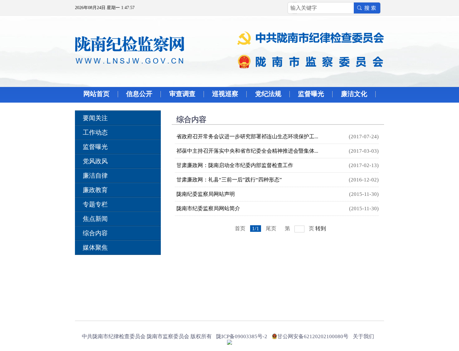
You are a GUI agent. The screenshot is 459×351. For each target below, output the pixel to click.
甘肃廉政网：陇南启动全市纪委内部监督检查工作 (234, 165)
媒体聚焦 (95, 247)
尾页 (271, 228)
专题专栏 (95, 204)
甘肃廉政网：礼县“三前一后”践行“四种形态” (229, 180)
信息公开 (139, 94)
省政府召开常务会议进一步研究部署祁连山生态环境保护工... (247, 137)
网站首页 (96, 94)
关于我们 (363, 336)
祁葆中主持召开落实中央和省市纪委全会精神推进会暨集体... (247, 151)
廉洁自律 (95, 175)
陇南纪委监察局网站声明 (205, 194)
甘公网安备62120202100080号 (312, 336)
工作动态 (95, 132)
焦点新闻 (95, 218)
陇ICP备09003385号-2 (241, 336)
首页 (240, 228)
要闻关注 (95, 117)
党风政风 (95, 161)
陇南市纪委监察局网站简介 (208, 208)
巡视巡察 (225, 94)
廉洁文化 (354, 94)
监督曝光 (311, 94)
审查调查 (182, 94)
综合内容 (95, 233)
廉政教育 (95, 189)
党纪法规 (268, 94)
